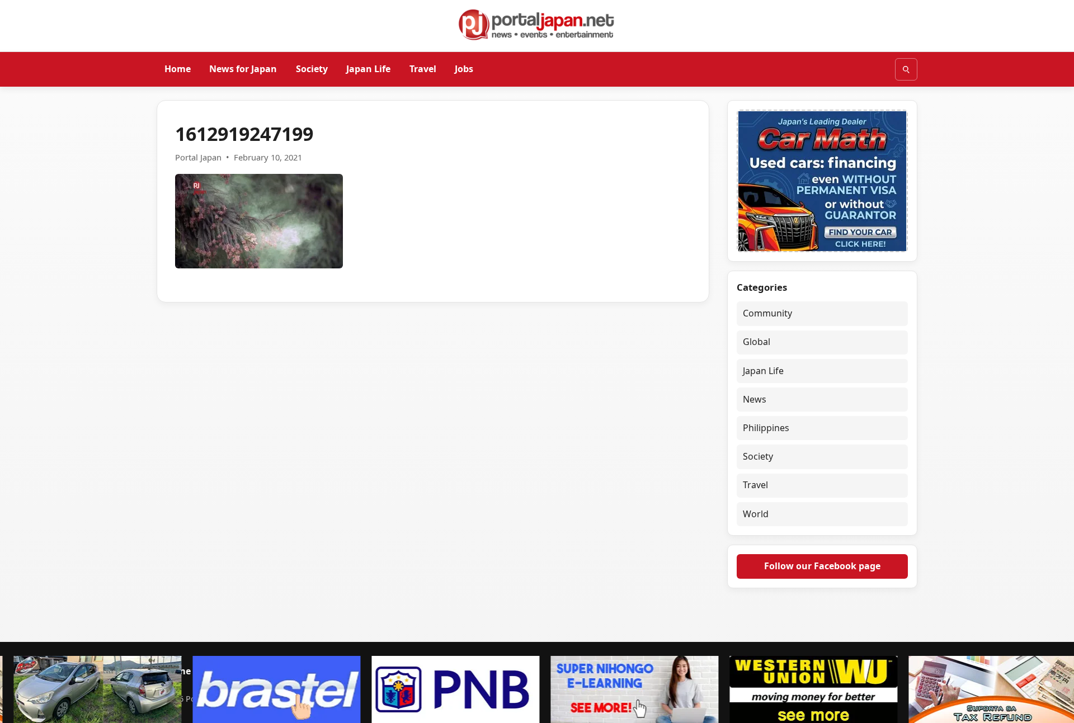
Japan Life (368, 69)
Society (312, 69)
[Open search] (906, 69)
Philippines (766, 428)
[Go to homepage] (537, 24)
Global (756, 341)
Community (767, 313)
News (754, 399)
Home (177, 69)
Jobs (464, 69)
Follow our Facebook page (822, 566)
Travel (422, 69)
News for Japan (243, 69)
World (756, 514)
